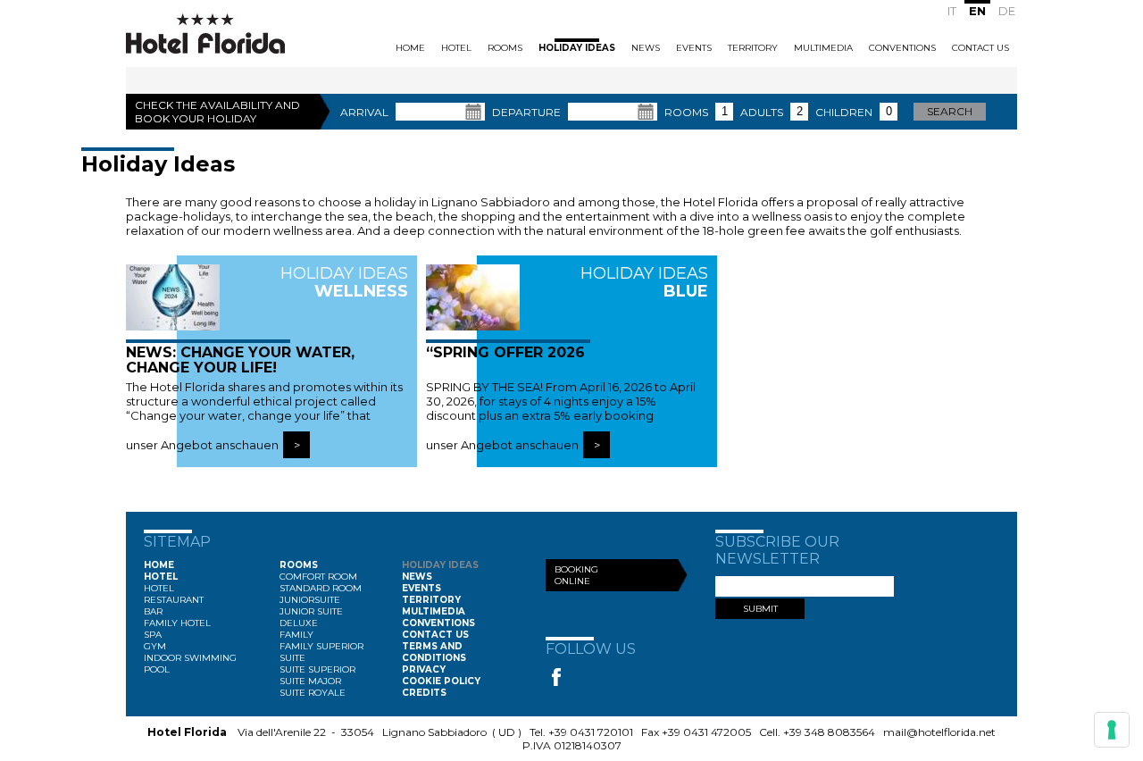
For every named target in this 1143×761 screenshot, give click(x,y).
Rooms (505, 48)
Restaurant (174, 600)
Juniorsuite (309, 600)
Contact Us (980, 48)
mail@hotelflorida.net (939, 732)
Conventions (902, 48)
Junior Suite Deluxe (311, 617)
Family (296, 634)
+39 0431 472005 (706, 732)
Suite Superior (317, 669)
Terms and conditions (434, 652)
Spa (153, 634)
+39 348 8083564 (829, 732)
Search (949, 111)
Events (694, 48)
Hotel (456, 48)
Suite (292, 658)
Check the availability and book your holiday (217, 111)
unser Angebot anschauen (202, 445)
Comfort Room (318, 576)
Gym (155, 646)
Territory (753, 48)
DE (1006, 11)
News (645, 48)
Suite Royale (312, 692)
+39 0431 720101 (590, 732)
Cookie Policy (441, 681)
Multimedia (823, 48)
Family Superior (321, 646)
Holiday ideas (576, 48)
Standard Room (320, 588)
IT (951, 11)
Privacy (424, 669)
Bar (153, 611)
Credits (424, 692)
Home (410, 48)
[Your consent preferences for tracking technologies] (1112, 730)
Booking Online (576, 575)
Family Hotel (177, 623)
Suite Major (310, 681)
